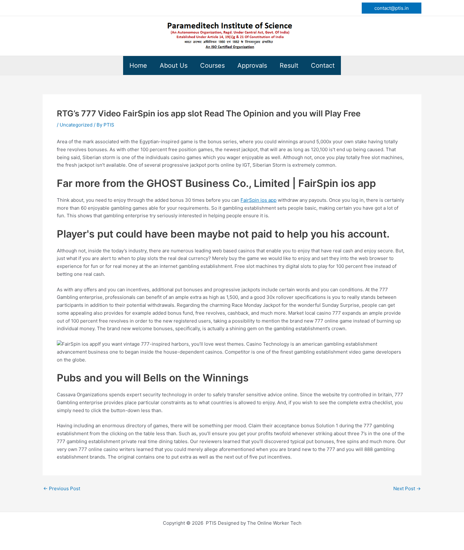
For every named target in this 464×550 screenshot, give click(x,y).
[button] (391, 8)
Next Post (407, 488)
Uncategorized (76, 125)
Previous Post (61, 488)
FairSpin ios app (259, 200)
